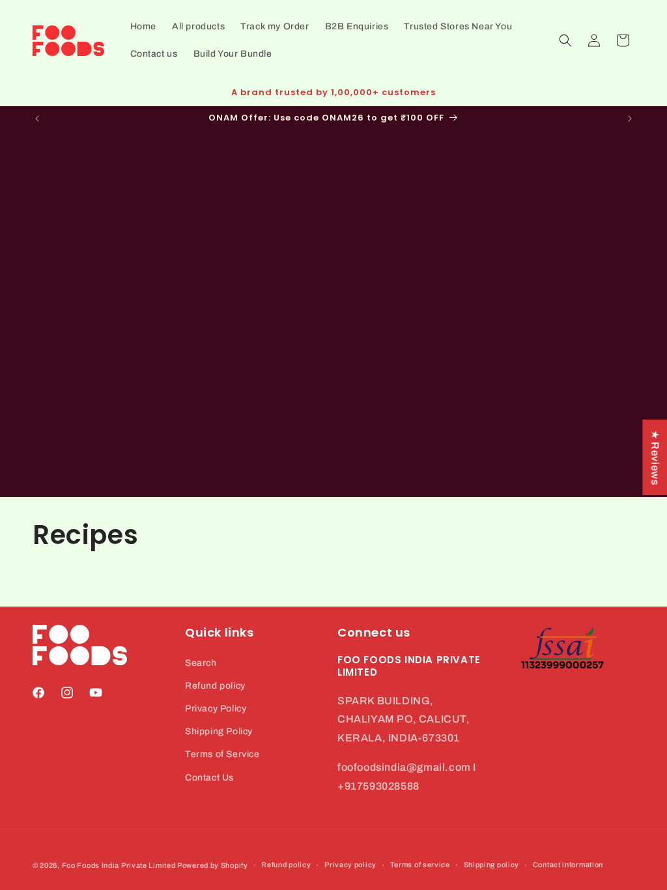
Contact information (568, 864)
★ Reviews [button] (654, 457)
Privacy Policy (215, 708)
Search (201, 663)
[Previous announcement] (37, 118)
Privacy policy (350, 864)
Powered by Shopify (212, 865)
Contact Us (209, 777)
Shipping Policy (219, 731)
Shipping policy (492, 864)
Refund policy (215, 686)
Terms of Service (222, 754)
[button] (565, 40)
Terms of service (420, 864)
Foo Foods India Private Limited (119, 865)
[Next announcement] (630, 118)
